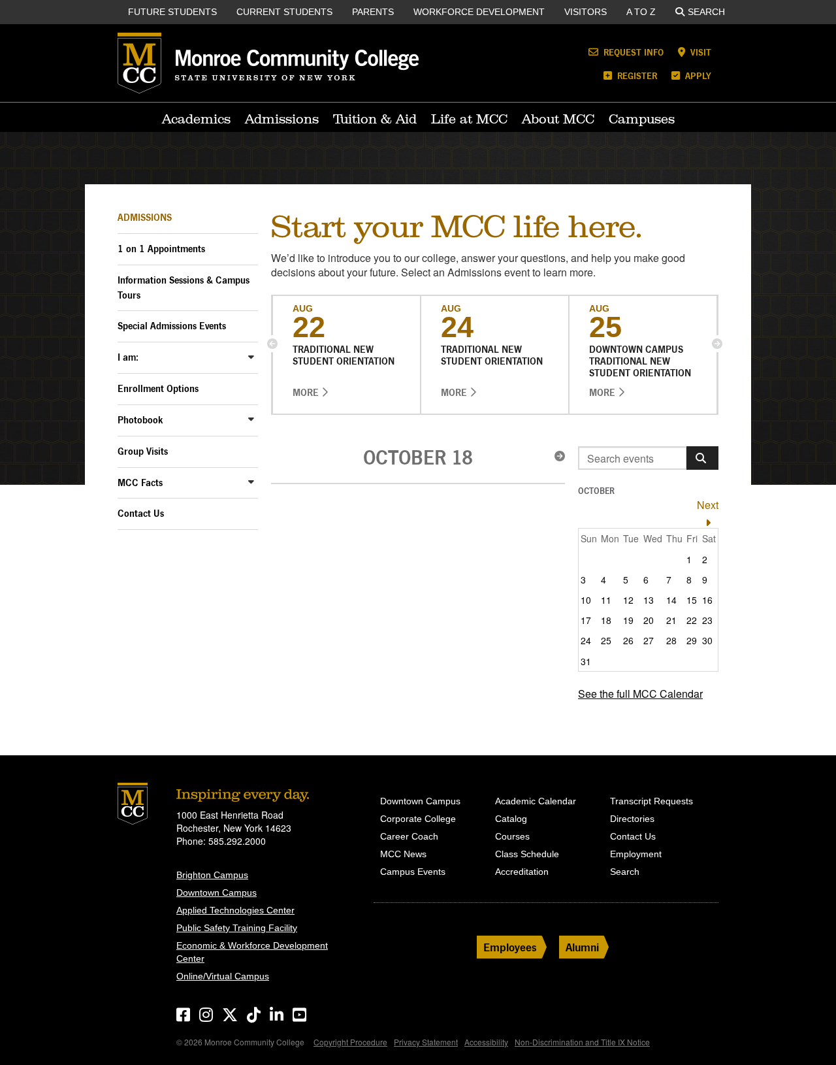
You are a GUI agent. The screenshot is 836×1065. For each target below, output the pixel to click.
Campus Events (412, 871)
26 (628, 640)
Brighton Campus (212, 875)
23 (707, 620)
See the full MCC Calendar (640, 693)
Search (706, 12)
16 (707, 599)
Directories (632, 818)
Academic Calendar (535, 801)
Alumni (582, 947)
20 (648, 620)
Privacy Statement (426, 1041)
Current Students (284, 12)
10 (586, 599)
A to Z (641, 12)
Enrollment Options (158, 388)
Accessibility (486, 1041)
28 (671, 640)
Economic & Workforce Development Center (252, 952)
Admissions (282, 119)
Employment (636, 854)
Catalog (511, 818)
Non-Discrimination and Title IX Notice (582, 1041)
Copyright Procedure (350, 1041)
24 (586, 640)
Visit (699, 51)
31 (586, 661)
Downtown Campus (216, 892)
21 (671, 620)
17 (586, 620)
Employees (510, 947)
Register (636, 75)
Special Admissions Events (172, 326)
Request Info (632, 51)
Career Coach (409, 836)
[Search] (702, 458)
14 (671, 599)
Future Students (172, 12)
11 (606, 599)
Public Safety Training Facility (236, 928)
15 (691, 599)
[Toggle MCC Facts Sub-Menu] (251, 482)
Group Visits (143, 451)
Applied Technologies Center (235, 910)
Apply (697, 75)
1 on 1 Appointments (161, 248)
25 (606, 640)
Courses (512, 836)
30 (707, 640)
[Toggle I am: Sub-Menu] (251, 356)
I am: (128, 357)
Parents (373, 12)
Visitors (585, 12)
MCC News (403, 854)
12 (628, 599)
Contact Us (141, 513)
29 (691, 640)
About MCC (558, 119)
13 (648, 599)
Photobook (140, 420)
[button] (272, 343)
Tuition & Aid (375, 119)
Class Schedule (527, 854)
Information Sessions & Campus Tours (183, 287)
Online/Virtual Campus (222, 976)
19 (628, 620)
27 (648, 640)
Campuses (642, 119)
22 (691, 620)
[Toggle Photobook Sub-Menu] (251, 419)
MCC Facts (140, 482)
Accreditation (522, 871)
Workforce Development (479, 12)
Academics (196, 119)
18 (606, 620)
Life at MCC (469, 119)
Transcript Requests (651, 801)
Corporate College (418, 818)
